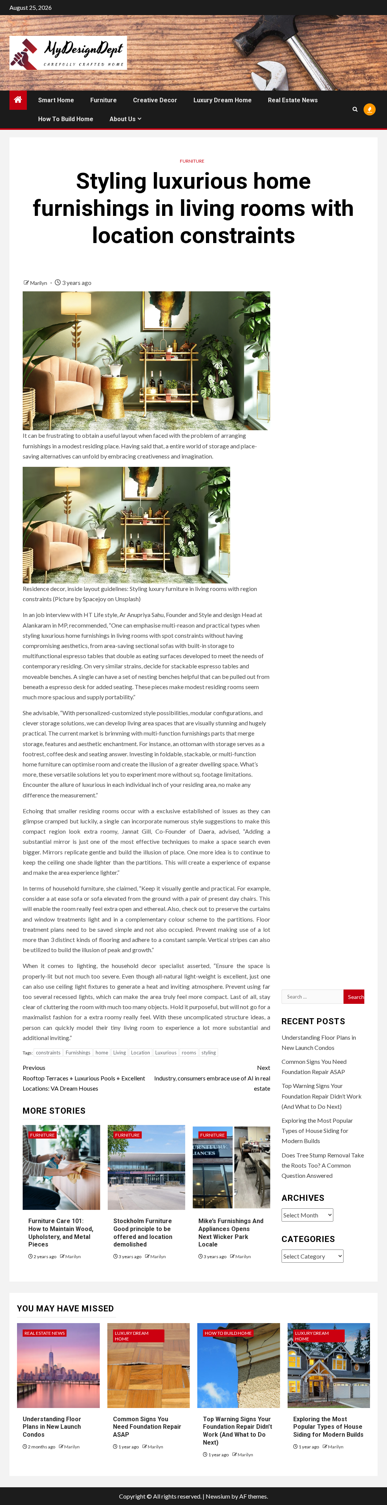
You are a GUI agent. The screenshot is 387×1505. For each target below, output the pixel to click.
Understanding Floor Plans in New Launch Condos (52, 1427)
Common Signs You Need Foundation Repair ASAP (147, 1427)
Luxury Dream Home (223, 100)
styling (208, 1052)
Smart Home (56, 100)
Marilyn (39, 283)
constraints (48, 1052)
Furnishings (78, 1052)
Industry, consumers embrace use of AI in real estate (212, 1077)
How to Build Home (65, 119)
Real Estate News (293, 100)
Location (140, 1052)
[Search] (355, 109)
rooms (189, 1052)
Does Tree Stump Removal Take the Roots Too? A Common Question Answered (323, 1165)
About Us (123, 119)
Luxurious (165, 1052)
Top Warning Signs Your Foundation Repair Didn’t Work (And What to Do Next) (322, 1096)
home (102, 1052)
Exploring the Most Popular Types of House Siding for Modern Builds (317, 1130)
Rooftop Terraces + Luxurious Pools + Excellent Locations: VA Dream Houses (84, 1077)
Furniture (103, 100)
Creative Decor (155, 100)
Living (119, 1052)
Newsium (218, 1496)
